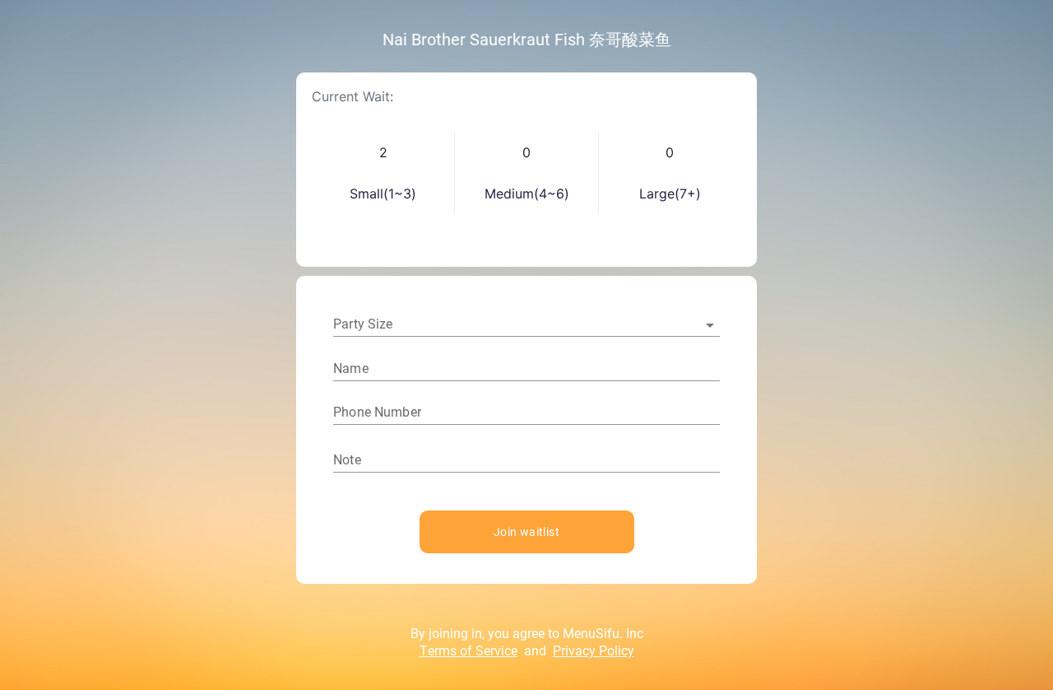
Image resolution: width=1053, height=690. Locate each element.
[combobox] (526, 325)
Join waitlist (526, 531)
